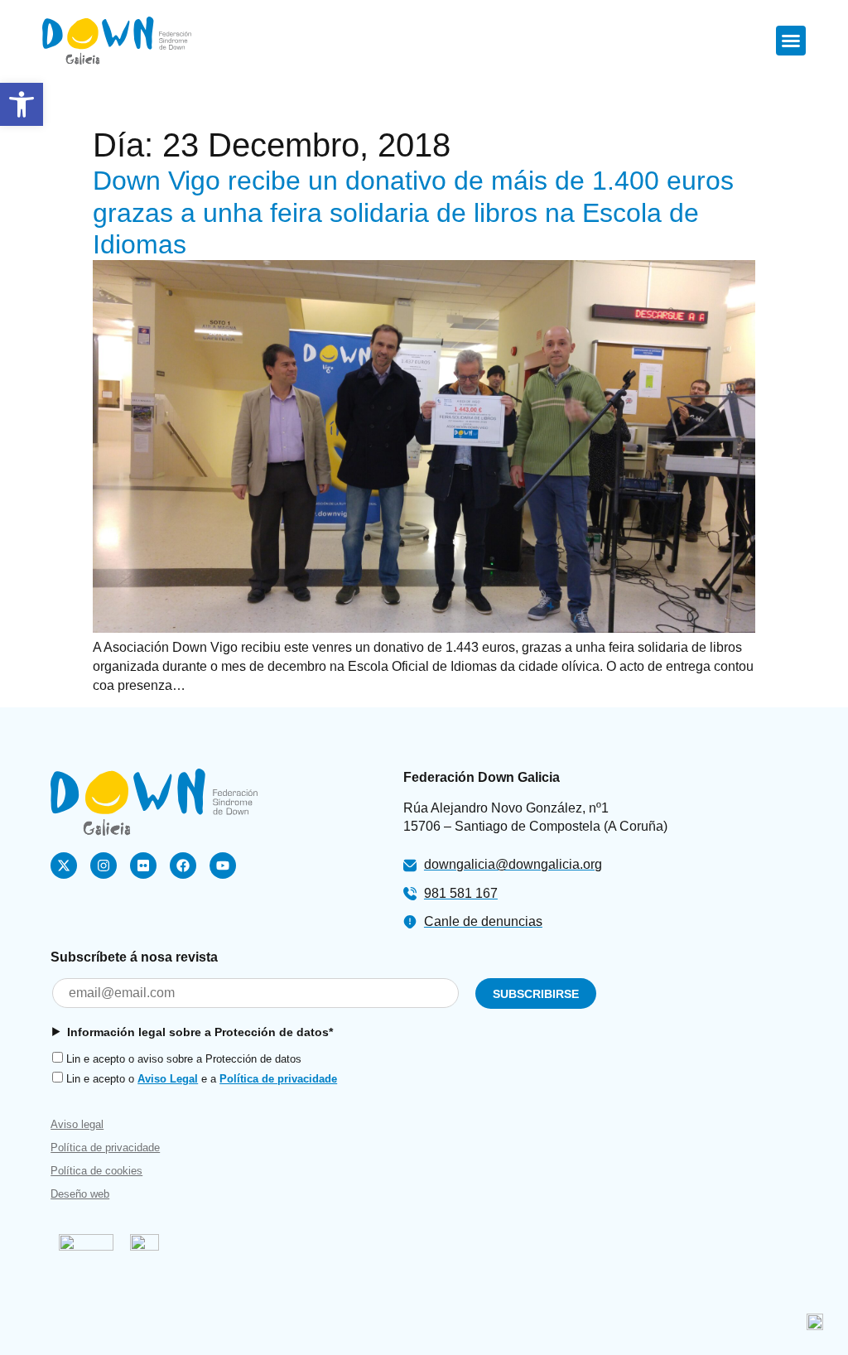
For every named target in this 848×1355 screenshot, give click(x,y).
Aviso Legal (167, 1079)
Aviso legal (77, 1124)
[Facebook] (183, 865)
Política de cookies (96, 1171)
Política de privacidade (278, 1079)
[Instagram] (103, 865)
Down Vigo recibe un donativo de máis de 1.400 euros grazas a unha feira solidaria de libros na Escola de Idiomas (413, 212)
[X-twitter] (64, 865)
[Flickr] (143, 865)
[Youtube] (223, 865)
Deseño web (80, 1194)
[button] (791, 40)
